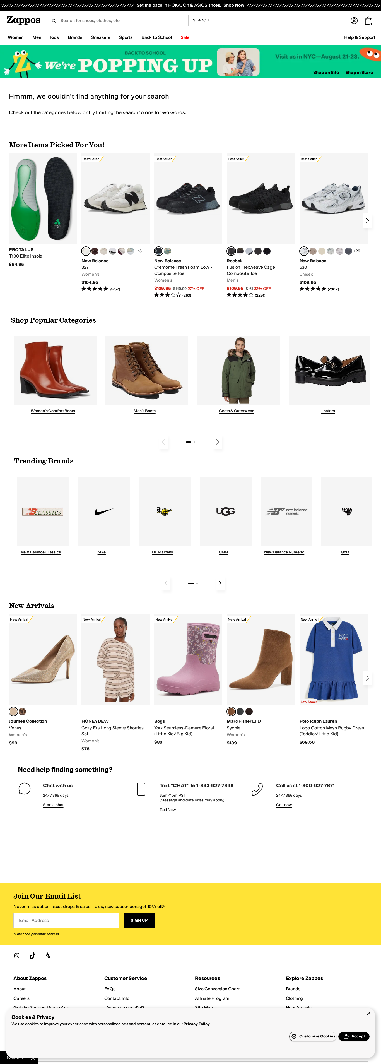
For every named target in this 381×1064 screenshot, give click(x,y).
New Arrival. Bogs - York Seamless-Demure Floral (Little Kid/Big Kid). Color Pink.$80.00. (188, 679)
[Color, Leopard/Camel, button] (22, 711)
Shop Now (233, 5)
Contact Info (116, 998)
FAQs (109, 988)
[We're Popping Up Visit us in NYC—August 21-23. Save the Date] (190, 62)
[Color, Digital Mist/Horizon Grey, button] (112, 251)
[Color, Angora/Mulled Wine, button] (121, 251)
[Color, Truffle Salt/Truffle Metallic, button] (339, 251)
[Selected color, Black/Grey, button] (158, 251)
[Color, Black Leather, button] (240, 711)
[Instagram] (17, 956)
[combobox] (117, 20)
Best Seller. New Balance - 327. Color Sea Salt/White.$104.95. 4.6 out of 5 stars (115, 222)
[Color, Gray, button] (249, 251)
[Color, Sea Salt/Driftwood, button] (312, 251)
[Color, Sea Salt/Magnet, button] (348, 251)
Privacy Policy (196, 1024)
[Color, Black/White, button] (266, 251)
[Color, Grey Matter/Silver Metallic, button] (330, 251)
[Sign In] (354, 20)
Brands (293, 988)
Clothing (294, 998)
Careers (21, 998)
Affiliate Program (212, 998)
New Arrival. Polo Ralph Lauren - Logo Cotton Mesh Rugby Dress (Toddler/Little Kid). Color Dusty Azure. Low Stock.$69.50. (334, 679)
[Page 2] (194, 442)
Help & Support (359, 37)
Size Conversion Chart (217, 988)
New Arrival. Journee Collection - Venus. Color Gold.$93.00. (43, 680)
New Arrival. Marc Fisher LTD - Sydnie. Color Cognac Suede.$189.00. (261, 680)
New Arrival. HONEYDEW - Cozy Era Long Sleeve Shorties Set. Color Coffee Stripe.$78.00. (115, 683)
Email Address (34, 920)
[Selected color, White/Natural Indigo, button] (304, 251)
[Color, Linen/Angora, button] (103, 251)
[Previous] (163, 442)
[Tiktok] (32, 956)
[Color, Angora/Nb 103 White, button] (130, 251)
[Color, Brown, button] (240, 251)
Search (201, 20)
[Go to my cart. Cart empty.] (368, 20)
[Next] (367, 220)
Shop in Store (359, 72)
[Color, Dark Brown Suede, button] (249, 711)
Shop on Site (326, 72)
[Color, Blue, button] (258, 251)
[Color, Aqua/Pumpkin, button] (167, 251)
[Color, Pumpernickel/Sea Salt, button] (94, 251)
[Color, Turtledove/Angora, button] (321, 251)
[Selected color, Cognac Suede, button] (231, 711)
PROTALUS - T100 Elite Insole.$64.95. (43, 210)
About (19, 988)
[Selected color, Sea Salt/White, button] (85, 251)
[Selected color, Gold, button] (13, 711)
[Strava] (48, 956)
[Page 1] (188, 442)
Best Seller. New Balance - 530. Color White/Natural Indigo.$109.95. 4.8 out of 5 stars (334, 222)
